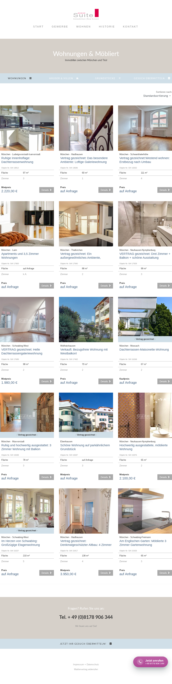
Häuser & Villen (61, 78)
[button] (170, 96)
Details (45, 190)
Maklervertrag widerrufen (86, 669)
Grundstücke (105, 78)
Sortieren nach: (164, 92)
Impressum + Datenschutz (86, 664)
